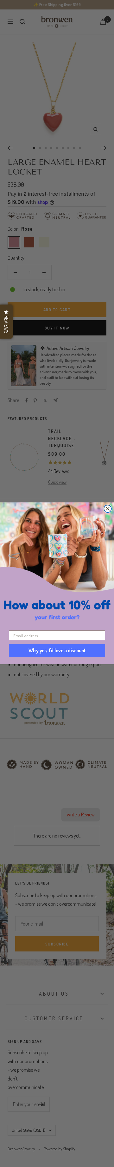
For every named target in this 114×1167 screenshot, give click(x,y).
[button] (6, 322)
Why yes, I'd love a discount (57, 650)
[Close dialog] (107, 509)
